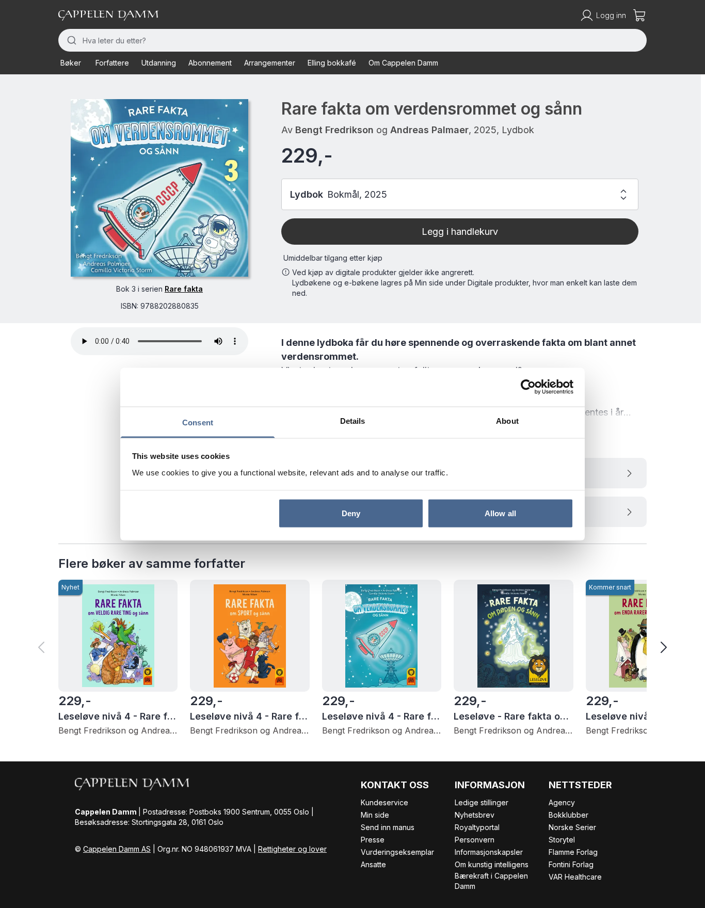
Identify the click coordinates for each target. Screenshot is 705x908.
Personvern (474, 839)
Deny (351, 513)
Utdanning (158, 62)
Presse (372, 839)
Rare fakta (184, 288)
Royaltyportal (477, 827)
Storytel (562, 839)
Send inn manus (387, 827)
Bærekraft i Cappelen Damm (491, 880)
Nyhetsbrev (474, 814)
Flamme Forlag (573, 852)
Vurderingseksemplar (397, 852)
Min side (375, 814)
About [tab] (507, 420)
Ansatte (373, 864)
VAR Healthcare (575, 876)
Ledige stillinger (481, 802)
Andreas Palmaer (429, 129)
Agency (562, 802)
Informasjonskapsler (489, 852)
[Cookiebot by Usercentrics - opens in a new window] (528, 387)
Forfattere (112, 62)
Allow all (500, 513)
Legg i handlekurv (460, 231)
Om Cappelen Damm (403, 62)
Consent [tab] (197, 422)
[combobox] (352, 40)
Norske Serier (572, 827)
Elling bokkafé (332, 62)
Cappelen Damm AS (117, 849)
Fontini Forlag (571, 864)
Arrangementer (269, 62)
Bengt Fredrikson (334, 129)
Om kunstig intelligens (491, 864)
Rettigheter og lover (292, 849)
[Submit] (70, 40)
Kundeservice (384, 802)
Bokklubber (568, 814)
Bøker (70, 62)
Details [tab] (352, 420)
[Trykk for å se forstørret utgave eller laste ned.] (159, 188)
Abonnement (210, 62)
